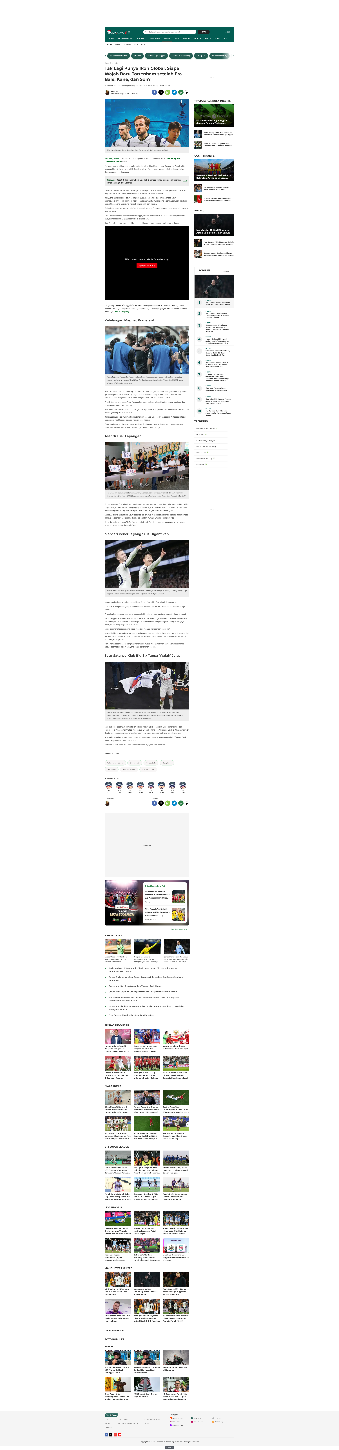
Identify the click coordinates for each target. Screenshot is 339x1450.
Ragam (208, 38)
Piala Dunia (155, 38)
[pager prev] (106, 56)
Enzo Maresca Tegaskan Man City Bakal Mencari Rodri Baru (217, 188)
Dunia (176, 38)
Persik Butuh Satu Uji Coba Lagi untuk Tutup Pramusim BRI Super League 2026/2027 (118, 1196)
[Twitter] (110, 1434)
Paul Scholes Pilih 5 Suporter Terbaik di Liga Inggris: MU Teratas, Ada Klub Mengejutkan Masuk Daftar (176, 1291)
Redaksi (108, 1424)
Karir (146, 1424)
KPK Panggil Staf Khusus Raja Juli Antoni (145, 1395)
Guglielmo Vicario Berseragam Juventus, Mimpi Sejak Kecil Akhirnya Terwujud (146, 959)
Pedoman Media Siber (128, 1424)
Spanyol (186, 38)
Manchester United (119, 1268)
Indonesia (141, 38)
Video (217, 38)
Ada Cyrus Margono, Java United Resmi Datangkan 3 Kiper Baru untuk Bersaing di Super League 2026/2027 (146, 1170)
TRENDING (201, 421)
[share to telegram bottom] (174, 803)
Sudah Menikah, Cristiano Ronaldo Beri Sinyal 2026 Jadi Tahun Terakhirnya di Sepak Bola (145, 1136)
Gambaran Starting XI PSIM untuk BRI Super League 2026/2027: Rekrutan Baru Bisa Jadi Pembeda (146, 1196)
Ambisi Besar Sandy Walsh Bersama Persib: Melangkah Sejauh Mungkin (175, 1170)
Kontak (108, 1420)
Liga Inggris (113, 1207)
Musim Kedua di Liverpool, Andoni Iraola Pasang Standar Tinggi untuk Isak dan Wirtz (218, 341)
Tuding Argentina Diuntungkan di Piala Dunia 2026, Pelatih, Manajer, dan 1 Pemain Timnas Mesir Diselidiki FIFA (175, 1109)
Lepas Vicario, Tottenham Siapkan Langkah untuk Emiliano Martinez (116, 959)
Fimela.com (198, 1422)
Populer (205, 270)
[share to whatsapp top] (167, 92)
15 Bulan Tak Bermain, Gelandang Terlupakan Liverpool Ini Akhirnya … (218, 199)
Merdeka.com (177, 1425)
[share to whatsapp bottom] (167, 803)
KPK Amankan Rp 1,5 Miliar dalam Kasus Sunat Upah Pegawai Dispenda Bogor (175, 1396)
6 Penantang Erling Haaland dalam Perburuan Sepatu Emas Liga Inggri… (219, 133)
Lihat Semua (225, 271)
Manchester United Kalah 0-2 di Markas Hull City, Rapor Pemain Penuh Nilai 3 (176, 1318)
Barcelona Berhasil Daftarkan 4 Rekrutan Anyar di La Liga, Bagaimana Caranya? (213, 176)
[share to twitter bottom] (161, 803)
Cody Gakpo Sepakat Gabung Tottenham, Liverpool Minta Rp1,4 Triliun (143, 992)
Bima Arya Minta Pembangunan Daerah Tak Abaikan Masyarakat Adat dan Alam (117, 1396)
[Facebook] (106, 1434)
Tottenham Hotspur (113, 161)
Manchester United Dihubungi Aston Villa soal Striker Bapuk (146, 1291)
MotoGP (197, 38)
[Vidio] (115, 1434)
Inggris (167, 38)
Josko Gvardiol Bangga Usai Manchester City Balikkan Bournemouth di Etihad (175, 1231)
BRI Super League (125, 38)
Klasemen (127, 45)
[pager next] (233, 56)
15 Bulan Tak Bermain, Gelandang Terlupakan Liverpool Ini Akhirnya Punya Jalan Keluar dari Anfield (217, 377)
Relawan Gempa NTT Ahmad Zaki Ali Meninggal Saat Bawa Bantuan (147, 1370)
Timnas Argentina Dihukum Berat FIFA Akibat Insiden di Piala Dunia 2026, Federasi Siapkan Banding (146, 1109)
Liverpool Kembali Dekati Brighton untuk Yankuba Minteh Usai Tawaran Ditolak (118, 1231)
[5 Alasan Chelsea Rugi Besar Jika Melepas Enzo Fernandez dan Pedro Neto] (198, 145)
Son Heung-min (173, 158)
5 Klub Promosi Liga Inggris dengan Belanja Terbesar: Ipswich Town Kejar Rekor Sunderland (211, 122)
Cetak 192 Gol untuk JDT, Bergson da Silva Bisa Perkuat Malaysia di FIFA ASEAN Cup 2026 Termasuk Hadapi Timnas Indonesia (146, 1048)
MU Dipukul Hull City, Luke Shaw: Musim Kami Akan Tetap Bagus (117, 1291)
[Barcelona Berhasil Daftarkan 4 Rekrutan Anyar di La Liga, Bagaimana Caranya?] (214, 170)
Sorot (109, 1346)
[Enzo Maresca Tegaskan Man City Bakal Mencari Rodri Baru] (198, 188)
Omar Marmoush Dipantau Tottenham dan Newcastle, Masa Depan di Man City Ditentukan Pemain (176, 959)
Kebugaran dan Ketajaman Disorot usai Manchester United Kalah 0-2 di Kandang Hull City (147, 1318)
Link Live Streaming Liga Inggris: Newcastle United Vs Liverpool (176, 1257)
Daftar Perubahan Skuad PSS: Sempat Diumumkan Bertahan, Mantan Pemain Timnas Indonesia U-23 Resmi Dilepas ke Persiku (116, 1170)
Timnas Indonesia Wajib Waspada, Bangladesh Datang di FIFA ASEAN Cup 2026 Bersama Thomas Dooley (117, 1048)
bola (119, 32)
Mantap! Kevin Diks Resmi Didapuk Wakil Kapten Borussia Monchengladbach (175, 1075)
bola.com (158, 1442)
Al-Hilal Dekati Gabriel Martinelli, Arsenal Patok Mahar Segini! (145, 1231)
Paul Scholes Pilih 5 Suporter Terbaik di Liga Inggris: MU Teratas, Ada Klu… (219, 243)
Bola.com (197, 1418)
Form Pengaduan (152, 1420)
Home (111, 38)
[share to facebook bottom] (154, 803)
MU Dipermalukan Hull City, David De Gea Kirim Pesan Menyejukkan (117, 1318)
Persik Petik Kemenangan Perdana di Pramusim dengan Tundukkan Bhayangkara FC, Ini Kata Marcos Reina (175, 1196)
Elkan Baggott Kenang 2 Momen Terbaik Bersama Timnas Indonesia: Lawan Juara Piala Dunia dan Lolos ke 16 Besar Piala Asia (117, 1109)
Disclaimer (123, 1420)
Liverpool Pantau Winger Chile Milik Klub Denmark (216, 389)
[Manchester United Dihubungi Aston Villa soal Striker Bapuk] (214, 225)
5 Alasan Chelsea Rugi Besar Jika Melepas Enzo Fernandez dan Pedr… (218, 145)
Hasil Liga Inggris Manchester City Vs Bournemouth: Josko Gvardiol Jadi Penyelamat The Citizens (116, 1257)
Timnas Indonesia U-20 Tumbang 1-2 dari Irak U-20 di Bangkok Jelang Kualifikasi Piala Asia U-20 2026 (117, 1075)
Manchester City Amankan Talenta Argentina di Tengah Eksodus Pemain (217, 315)
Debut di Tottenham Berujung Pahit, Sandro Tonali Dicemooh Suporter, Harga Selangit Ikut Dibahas (146, 1257)
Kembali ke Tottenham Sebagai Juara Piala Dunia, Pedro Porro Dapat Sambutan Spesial (175, 1136)
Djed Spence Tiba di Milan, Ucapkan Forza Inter (132, 1015)
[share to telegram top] (174, 92)
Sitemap (108, 1428)
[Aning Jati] (108, 92)
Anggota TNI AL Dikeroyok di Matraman (175, 1368)
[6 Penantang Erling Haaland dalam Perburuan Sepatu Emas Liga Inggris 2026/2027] (198, 134)
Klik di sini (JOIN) (122, 311)
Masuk (227, 32)
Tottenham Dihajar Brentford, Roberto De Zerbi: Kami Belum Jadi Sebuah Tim (218, 353)
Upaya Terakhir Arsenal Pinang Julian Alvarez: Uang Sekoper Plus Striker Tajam (218, 401)
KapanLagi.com (221, 1422)
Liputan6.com (178, 1418)
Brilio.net (176, 1422)
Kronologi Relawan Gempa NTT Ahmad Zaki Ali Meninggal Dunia (117, 1370)
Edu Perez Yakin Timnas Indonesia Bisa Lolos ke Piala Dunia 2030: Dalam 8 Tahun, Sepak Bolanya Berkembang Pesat (118, 1136)
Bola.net (218, 1418)
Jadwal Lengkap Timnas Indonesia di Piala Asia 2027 (175, 1047)
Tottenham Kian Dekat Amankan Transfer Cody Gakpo (135, 986)
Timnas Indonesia (117, 1025)
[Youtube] (119, 1434)
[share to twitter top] (161, 92)
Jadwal (118, 45)
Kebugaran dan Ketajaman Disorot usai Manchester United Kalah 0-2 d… (219, 254)
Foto (226, 38)
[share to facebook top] (154, 92)
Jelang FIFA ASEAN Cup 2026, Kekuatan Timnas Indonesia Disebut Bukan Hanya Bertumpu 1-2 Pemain (147, 1075)
